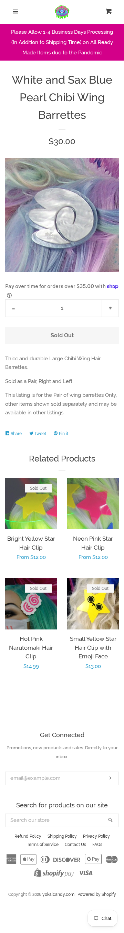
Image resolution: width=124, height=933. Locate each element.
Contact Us (75, 844)
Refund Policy (27, 836)
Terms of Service (43, 844)
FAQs (97, 844)
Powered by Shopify (97, 894)
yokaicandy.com (58, 894)
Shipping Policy (62, 836)
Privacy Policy (96, 836)
